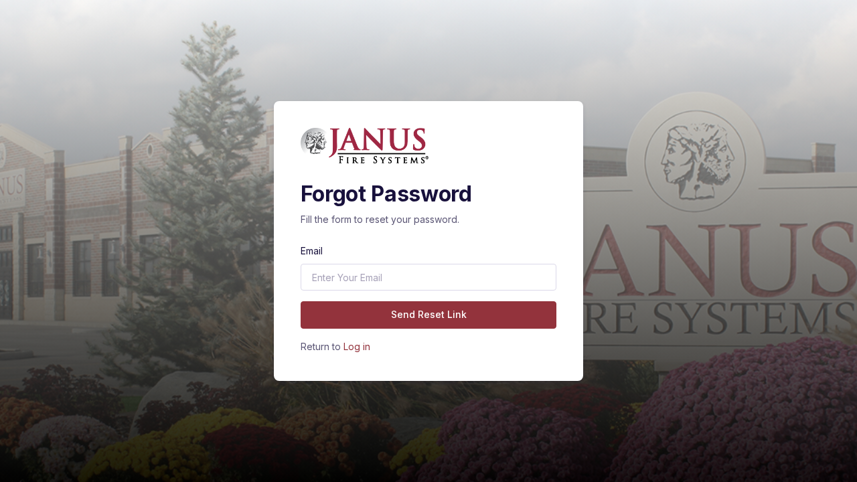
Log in (356, 346)
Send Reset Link (429, 314)
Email (312, 250)
